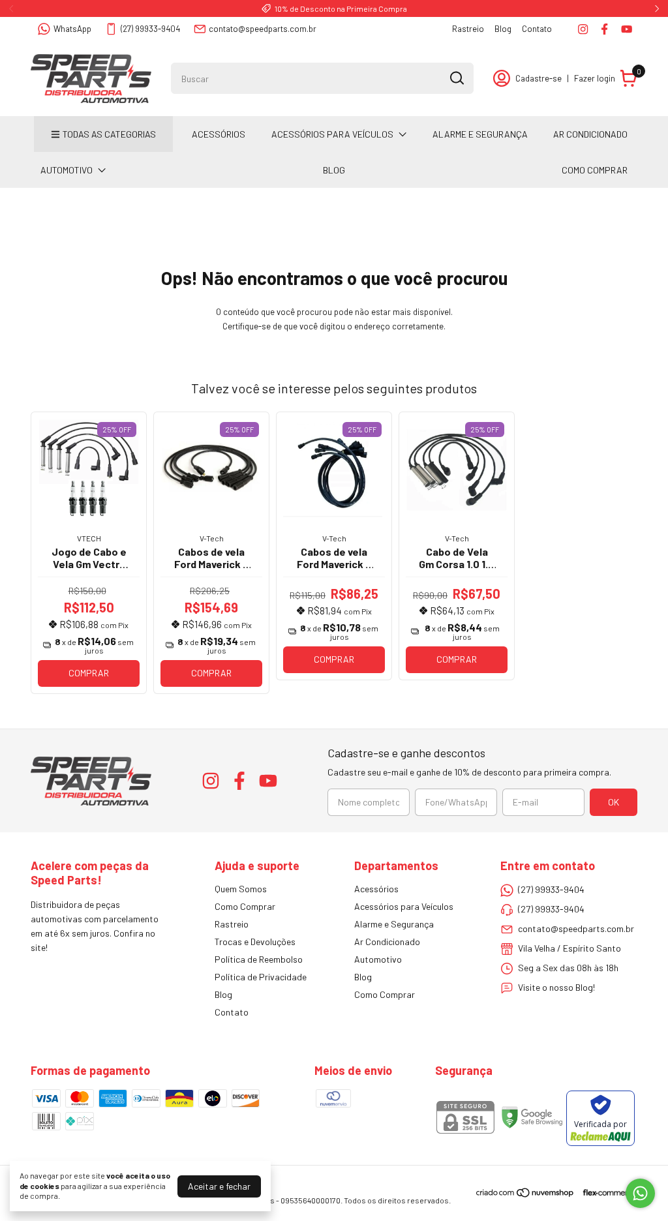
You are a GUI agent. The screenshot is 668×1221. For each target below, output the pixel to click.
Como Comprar (595, 169)
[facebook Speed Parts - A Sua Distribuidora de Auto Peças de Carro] (604, 29)
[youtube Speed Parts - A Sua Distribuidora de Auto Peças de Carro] (626, 29)
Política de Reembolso (259, 959)
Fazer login (594, 78)
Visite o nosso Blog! (556, 987)
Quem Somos (241, 888)
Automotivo (66, 169)
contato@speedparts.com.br (262, 28)
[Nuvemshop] (525, 1194)
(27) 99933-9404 (150, 28)
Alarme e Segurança (480, 134)
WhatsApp (72, 28)
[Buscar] (456, 77)
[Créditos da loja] (606, 1192)
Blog (502, 28)
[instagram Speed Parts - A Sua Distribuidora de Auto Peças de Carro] (583, 29)
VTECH (89, 538)
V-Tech (212, 538)
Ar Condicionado (590, 134)
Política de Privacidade (261, 976)
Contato (537, 28)
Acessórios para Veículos (332, 134)
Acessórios (218, 134)
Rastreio (468, 28)
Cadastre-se (538, 78)
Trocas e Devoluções (255, 941)
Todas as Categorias (109, 134)
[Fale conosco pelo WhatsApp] (640, 1193)
